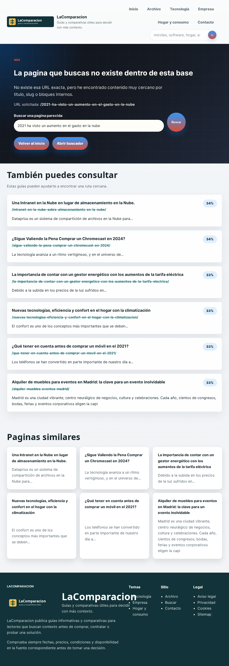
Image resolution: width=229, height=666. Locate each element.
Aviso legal (206, 596)
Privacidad (206, 602)
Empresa (206, 9)
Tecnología (179, 9)
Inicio (133, 9)
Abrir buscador (70, 143)
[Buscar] (212, 35)
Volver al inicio (31, 143)
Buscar (176, 122)
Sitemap (204, 614)
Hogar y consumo (173, 22)
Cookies (204, 608)
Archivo (154, 9)
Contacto (206, 22)
